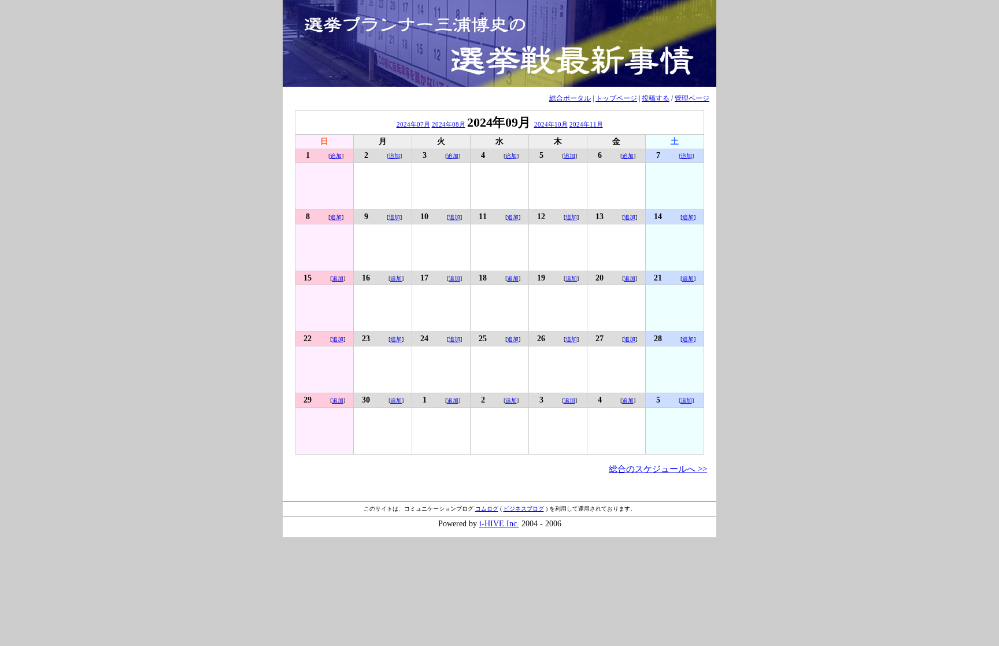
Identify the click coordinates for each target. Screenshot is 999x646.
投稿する (655, 98)
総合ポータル (570, 98)
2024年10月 (551, 124)
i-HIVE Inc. (499, 523)
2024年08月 (448, 124)
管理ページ (692, 98)
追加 (336, 156)
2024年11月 (586, 124)
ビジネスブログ (524, 508)
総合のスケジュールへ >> (658, 469)
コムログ (486, 508)
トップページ (616, 98)
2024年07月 (413, 124)
